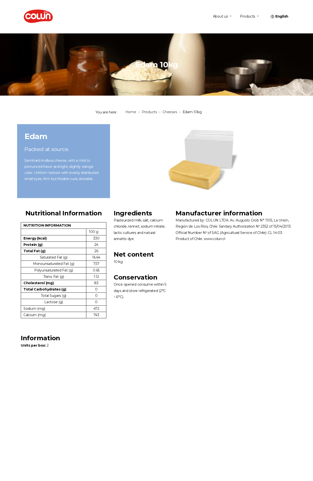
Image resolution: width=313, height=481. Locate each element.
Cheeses (170, 112)
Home (130, 112)
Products (149, 112)
